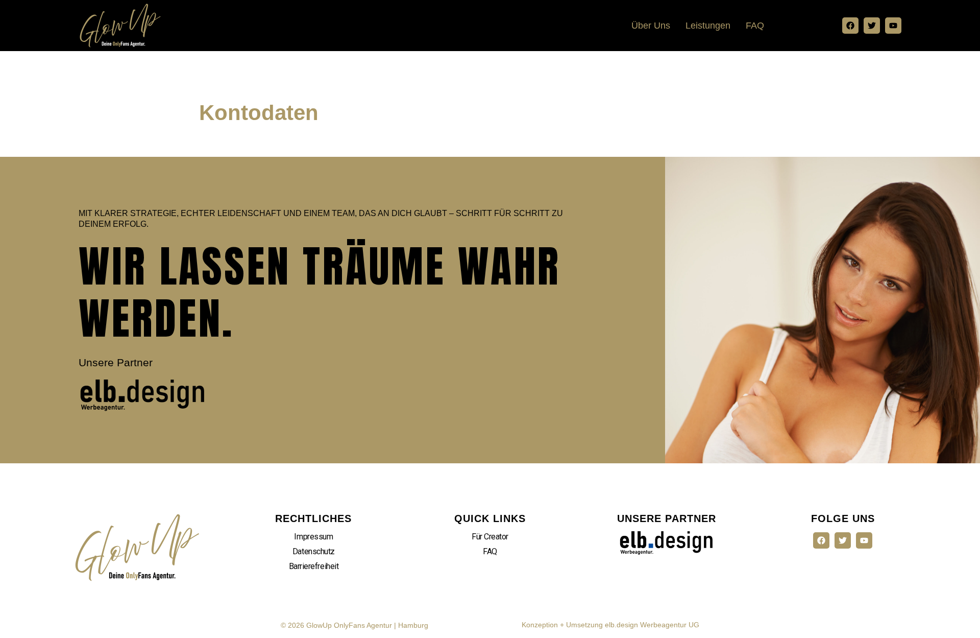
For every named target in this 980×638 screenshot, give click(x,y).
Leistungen (707, 25)
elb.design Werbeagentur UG (652, 625)
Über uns (650, 25)
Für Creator (490, 536)
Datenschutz (313, 551)
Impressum (313, 536)
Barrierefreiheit (314, 566)
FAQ (755, 25)
